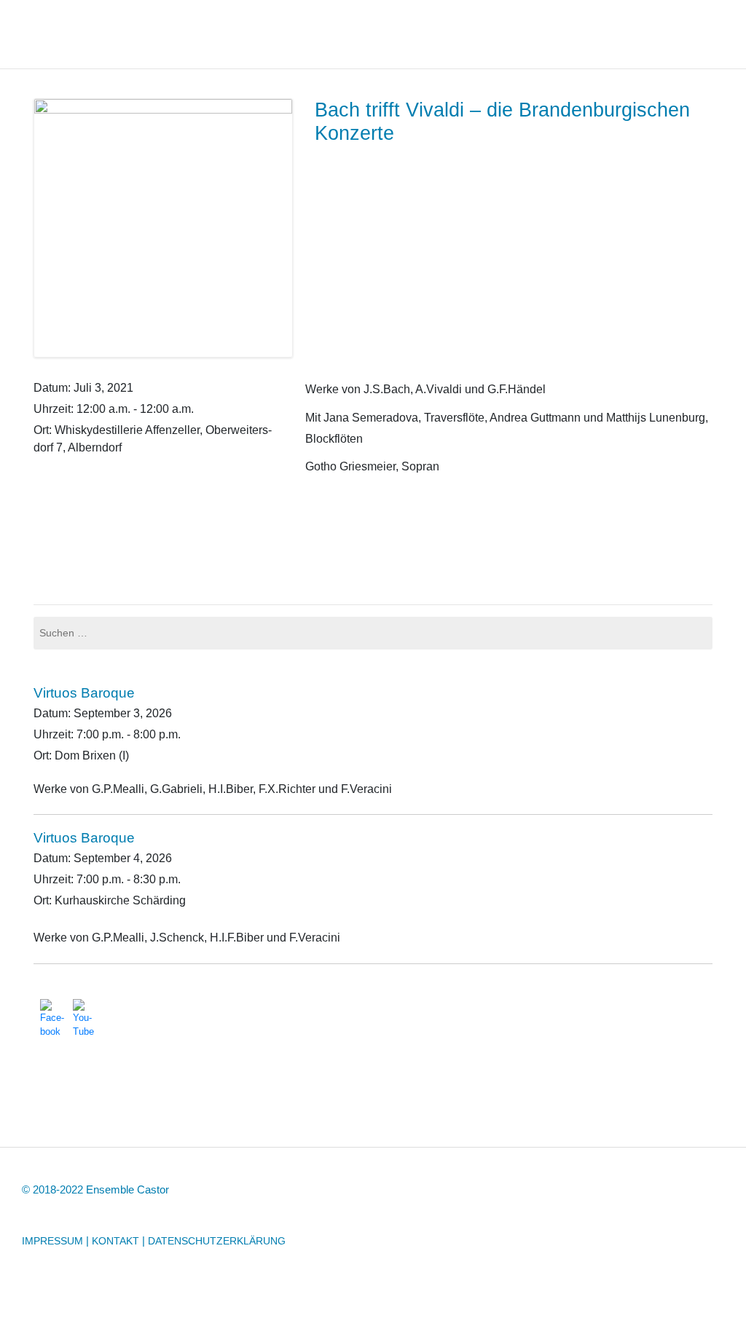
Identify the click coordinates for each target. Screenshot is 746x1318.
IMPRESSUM (52, 1241)
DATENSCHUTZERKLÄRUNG (217, 1241)
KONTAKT (115, 1241)
